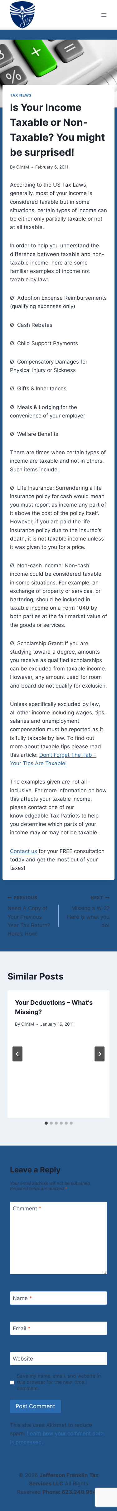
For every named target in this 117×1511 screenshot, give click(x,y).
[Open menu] (104, 15)
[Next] (100, 1053)
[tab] (46, 1123)
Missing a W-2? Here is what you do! (88, 911)
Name (22, 1298)
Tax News (21, 95)
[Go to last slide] (17, 1053)
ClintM (22, 166)
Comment (27, 1208)
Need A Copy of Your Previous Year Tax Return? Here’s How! (28, 916)
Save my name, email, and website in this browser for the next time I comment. (59, 1382)
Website (23, 1359)
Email (22, 1328)
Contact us (23, 851)
